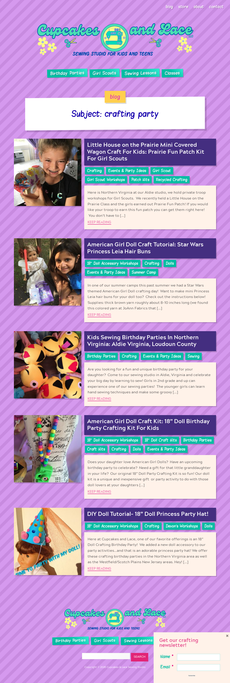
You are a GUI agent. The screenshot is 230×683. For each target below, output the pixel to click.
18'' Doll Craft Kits (161, 440)
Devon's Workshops (182, 526)
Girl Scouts (104, 73)
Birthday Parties (67, 73)
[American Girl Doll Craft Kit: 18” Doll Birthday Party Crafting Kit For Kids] (47, 457)
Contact (216, 6)
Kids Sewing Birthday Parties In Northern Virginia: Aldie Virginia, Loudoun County (143, 341)
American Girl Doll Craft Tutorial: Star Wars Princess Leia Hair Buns (145, 248)
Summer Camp (144, 272)
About (199, 6)
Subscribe (191, 675)
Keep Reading (99, 222)
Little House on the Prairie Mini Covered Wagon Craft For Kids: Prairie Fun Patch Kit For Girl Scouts (145, 151)
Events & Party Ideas (127, 170)
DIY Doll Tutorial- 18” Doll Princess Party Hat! (148, 514)
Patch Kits (140, 179)
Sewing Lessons (141, 73)
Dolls (170, 263)
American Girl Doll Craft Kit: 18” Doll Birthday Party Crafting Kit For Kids (148, 425)
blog (115, 96)
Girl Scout (162, 170)
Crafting (94, 170)
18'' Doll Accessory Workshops (112, 263)
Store (183, 6)
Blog (169, 6)
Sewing (193, 356)
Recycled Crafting (171, 179)
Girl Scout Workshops (106, 179)
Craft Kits (96, 449)
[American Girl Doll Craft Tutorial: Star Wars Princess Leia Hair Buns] (47, 280)
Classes (172, 73)
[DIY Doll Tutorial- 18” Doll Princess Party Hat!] (47, 542)
